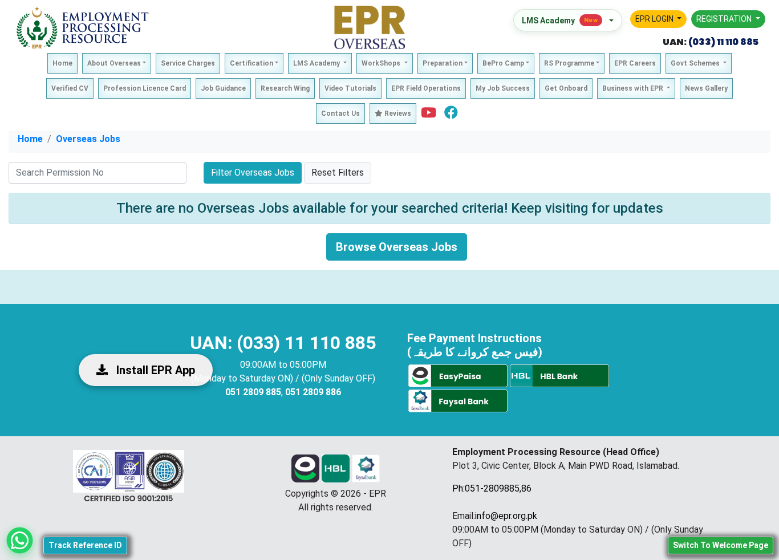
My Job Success (503, 88)
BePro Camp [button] (503, 63)
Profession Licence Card (144, 88)
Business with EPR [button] (633, 88)
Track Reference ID (85, 545)
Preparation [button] (442, 63)
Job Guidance (223, 88)
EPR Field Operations (426, 88)
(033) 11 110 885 (722, 41)
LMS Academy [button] (317, 63)
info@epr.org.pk (506, 515)
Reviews (397, 113)
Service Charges (188, 63)
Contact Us (340, 113)
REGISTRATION (724, 18)
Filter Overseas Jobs (252, 172)
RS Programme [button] (569, 63)
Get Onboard (566, 88)
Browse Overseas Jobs (396, 247)
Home (62, 63)
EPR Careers (635, 63)
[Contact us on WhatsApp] (20, 540)
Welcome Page (720, 545)
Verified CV (69, 88)
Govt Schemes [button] (696, 63)
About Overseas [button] (114, 63)
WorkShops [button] (382, 63)
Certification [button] (251, 63)
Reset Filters (337, 172)
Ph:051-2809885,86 (491, 488)
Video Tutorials (350, 88)
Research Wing (285, 88)
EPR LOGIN (655, 18)
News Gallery (706, 88)
